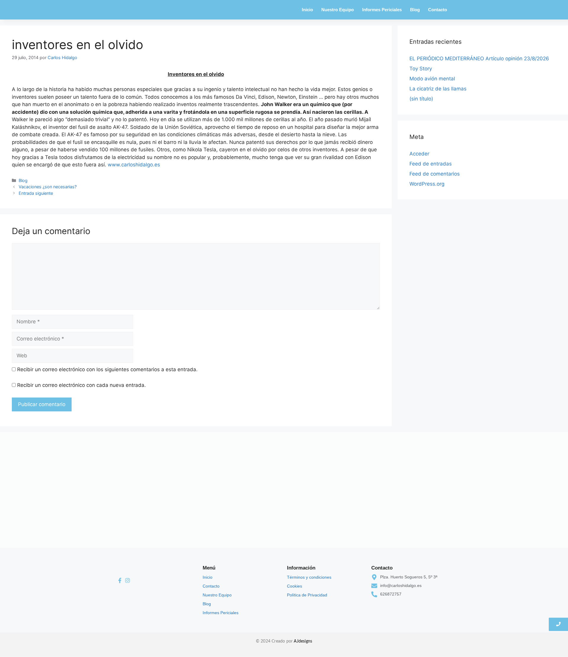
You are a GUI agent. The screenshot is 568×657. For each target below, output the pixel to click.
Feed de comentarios (434, 174)
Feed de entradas (430, 164)
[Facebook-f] (120, 580)
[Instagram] (128, 580)
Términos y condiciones (309, 577)
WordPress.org (426, 184)
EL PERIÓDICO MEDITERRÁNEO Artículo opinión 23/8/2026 (479, 58)
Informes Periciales (382, 9)
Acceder (419, 154)
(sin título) (421, 99)
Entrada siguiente (36, 193)
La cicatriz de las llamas (438, 89)
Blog (415, 9)
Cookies (294, 586)
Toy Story (420, 69)
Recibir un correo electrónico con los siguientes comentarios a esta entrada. (107, 369)
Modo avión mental (432, 79)
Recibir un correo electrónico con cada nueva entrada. (81, 385)
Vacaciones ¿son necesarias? (48, 186)
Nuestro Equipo (337, 9)
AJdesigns (303, 641)
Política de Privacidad (307, 595)
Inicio (307, 9)
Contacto (437, 9)
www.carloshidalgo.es (134, 165)
